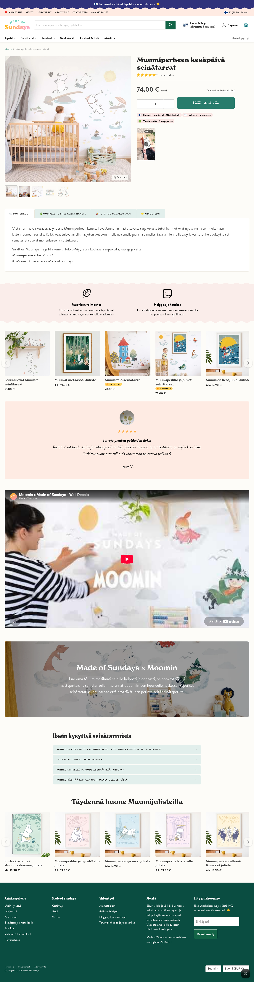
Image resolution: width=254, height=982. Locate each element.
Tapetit (9, 38)
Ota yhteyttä (80, 12)
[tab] (20, 213)
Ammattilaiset (99, 12)
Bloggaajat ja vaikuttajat (112, 917)
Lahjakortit (11, 911)
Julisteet (47, 38)
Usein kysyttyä (240, 38)
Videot (30, 12)
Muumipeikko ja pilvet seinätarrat (173, 382)
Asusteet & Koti (89, 38)
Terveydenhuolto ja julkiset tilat (117, 922)
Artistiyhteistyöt (108, 911)
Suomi (212, 968)
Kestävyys (57, 905)
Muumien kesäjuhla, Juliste (228, 380)
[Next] (248, 363)
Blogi (55, 911)
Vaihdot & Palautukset (18, 934)
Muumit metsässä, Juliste (75, 380)
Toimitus (9, 928)
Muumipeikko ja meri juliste (127, 861)
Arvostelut (62, 12)
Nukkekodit (67, 38)
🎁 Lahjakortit (13, 12)
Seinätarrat (44, 12)
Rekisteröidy (205, 934)
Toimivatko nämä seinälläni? (221, 91)
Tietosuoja (9, 967)
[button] (234, 12)
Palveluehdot (12, 939)
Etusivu (8, 49)
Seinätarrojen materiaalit (19, 922)
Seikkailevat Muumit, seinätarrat (21, 382)
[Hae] (170, 25)
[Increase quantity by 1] (169, 104)
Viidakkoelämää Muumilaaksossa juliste (23, 863)
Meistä (108, 38)
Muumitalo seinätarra (122, 380)
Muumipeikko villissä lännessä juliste (223, 863)
